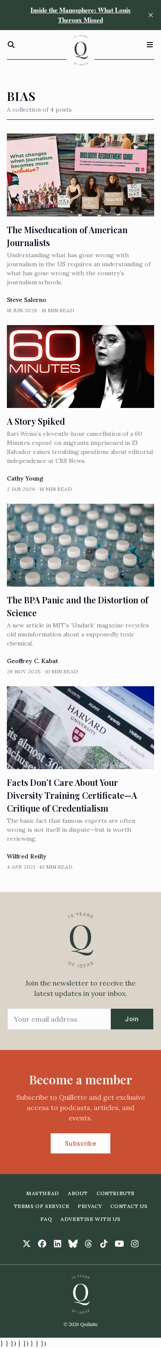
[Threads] (88, 1243)
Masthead (42, 1193)
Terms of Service (42, 1206)
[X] (26, 1243)
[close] (151, 15)
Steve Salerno (26, 300)
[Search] (11, 44)
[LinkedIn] (57, 1243)
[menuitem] (42, 1193)
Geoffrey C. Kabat (32, 661)
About (78, 1193)
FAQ (46, 1219)
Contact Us (128, 1206)
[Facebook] (42, 1243)
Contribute (116, 1193)
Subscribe (80, 1143)
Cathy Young (25, 478)
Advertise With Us (90, 1219)
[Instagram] (135, 1243)
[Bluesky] (73, 1243)
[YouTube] (119, 1243)
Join (132, 1018)
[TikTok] (104, 1243)
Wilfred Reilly (26, 856)
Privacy (90, 1206)
